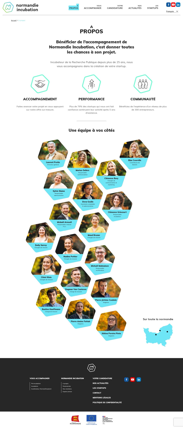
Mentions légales (102, 398)
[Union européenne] (91, 420)
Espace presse (67, 391)
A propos (65, 383)
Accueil (13, 20)
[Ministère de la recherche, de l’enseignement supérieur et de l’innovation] (107, 419)
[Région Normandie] (75, 419)
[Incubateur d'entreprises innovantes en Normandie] (20, 7)
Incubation (34, 386)
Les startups (99, 388)
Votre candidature (102, 378)
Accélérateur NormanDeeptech (41, 389)
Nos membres (67, 389)
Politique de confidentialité (107, 402)
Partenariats (67, 386)
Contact (97, 393)
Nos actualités (100, 383)
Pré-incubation (36, 383)
